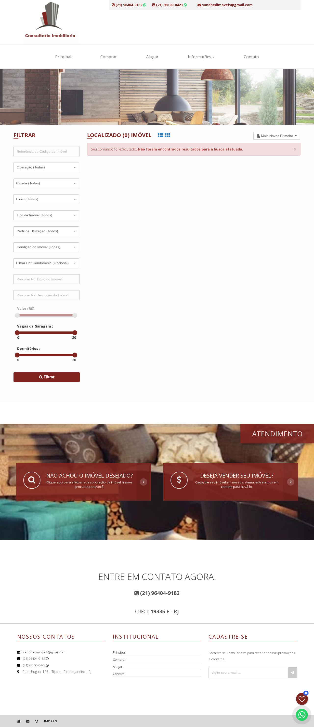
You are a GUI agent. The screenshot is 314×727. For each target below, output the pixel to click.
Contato (251, 56)
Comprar (108, 56)
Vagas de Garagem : (35, 326)
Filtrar (48, 377)
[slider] (17, 315)
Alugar (152, 56)
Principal (63, 56)
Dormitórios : (28, 348)
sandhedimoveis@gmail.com (44, 652)
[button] (46, 167)
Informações (200, 56)
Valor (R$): (26, 308)
